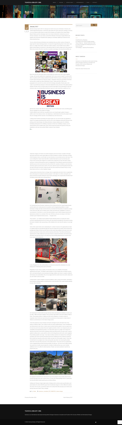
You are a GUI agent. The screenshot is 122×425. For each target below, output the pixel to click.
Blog (88, 2)
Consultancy (69, 2)
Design (61, 2)
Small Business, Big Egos (81, 39)
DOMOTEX (53, 391)
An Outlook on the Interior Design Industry (85, 41)
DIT (49, 391)
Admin (34, 391)
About (54, 2)
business (41, 391)
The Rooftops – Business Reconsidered (85, 47)
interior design (59, 391)
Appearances (80, 2)
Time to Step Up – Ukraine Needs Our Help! (85, 43)
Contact (95, 2)
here (89, 68)
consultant (45, 391)
